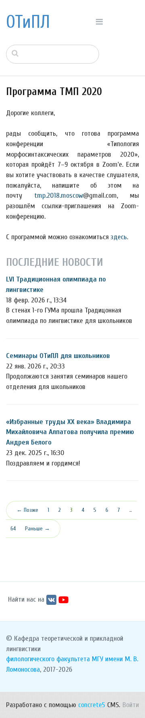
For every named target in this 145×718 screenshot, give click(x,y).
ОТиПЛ (28, 22)
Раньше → (37, 528)
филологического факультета (48, 659)
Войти (130, 705)
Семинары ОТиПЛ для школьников (58, 356)
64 (13, 528)
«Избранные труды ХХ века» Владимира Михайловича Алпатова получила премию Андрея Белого (70, 432)
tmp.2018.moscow (58, 195)
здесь (119, 237)
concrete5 (91, 705)
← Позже (27, 510)
